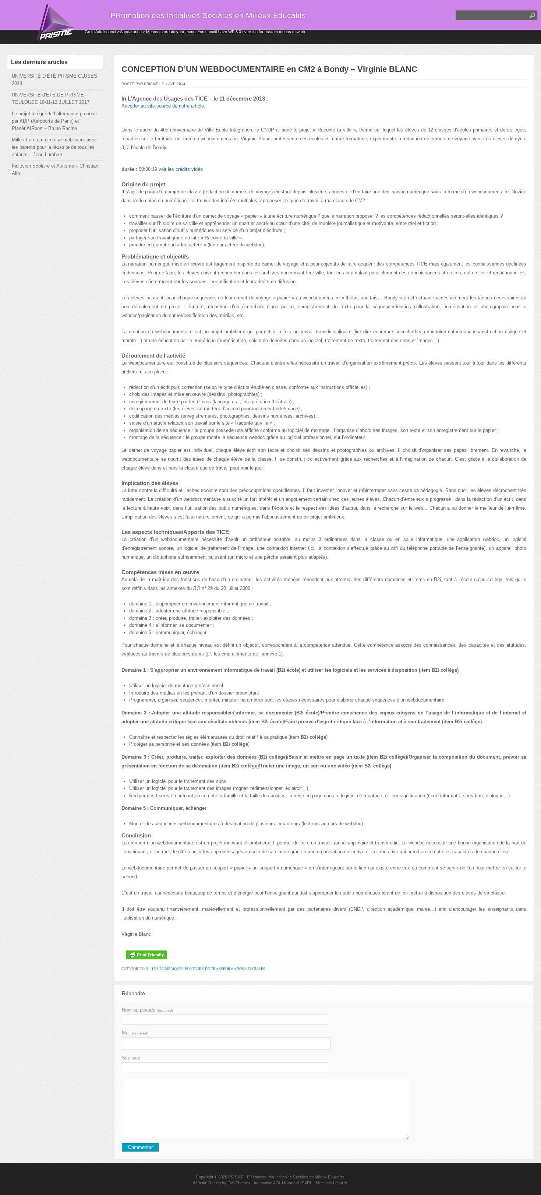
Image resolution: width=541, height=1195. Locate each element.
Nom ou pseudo (147, 1010)
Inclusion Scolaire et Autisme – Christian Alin (55, 169)
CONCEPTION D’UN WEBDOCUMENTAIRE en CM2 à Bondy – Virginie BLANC (269, 69)
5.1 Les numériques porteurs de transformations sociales (205, 968)
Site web (131, 1058)
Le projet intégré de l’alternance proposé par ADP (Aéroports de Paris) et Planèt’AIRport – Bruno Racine (54, 121)
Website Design (207, 1183)
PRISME (235, 1177)
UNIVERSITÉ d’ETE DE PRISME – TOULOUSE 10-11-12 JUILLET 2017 (50, 98)
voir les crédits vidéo (181, 169)
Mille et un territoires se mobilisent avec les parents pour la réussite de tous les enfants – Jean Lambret (54, 147)
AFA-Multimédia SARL (292, 1183)
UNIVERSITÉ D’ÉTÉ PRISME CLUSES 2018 (54, 79)
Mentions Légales (331, 1183)
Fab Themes (238, 1183)
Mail (135, 1033)
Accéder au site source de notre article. (163, 106)
